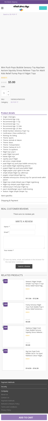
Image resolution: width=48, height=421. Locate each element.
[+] (8, 91)
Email (6, 232)
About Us (4, 394)
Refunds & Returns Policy (10, 404)
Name (7, 227)
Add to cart (25, 417)
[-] (8, 94)
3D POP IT (14, 102)
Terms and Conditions (9, 407)
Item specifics (6, 195)
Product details (8, 113)
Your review (9, 250)
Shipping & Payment (9, 200)
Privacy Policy (6, 410)
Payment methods (8, 401)
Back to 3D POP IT (10, 14)
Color (3, 86)
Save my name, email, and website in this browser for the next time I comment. (24, 260)
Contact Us (5, 398)
